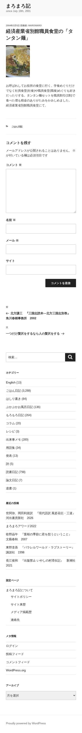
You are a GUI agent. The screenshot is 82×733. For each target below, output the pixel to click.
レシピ (10, 431)
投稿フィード (15, 654)
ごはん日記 (17, 126)
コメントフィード (18, 662)
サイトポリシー (21, 596)
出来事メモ (13, 439)
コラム (10, 423)
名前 (11, 220)
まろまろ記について (19, 590)
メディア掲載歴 (21, 612)
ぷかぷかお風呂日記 (19, 407)
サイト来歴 (18, 604)
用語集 (10, 447)
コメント (14, 164)
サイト (10, 260)
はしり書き (13, 398)
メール (12, 240)
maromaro (35, 25)
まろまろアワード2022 (21, 526)
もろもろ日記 (15, 415)
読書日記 (12, 472)
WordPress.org (16, 670)
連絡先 (15, 619)
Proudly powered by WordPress (26, 723)
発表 (9, 455)
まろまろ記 (18, 6)
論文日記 (12, 480)
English (11, 382)
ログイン (12, 645)
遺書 (9, 488)
